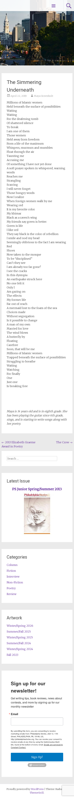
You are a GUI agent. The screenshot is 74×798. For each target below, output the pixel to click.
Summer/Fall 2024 (19, 643)
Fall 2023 (12, 655)
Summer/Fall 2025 (19, 631)
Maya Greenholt (43, 95)
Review (11, 594)
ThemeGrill (37, 792)
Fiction (11, 570)
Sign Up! (37, 757)
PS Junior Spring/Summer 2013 (37, 489)
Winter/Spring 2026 (20, 625)
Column (12, 565)
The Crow (64, 442)
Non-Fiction (15, 582)
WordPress (37, 789)
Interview (13, 576)
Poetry (11, 588)
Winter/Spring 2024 (20, 649)
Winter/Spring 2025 (20, 637)
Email (14, 714)
